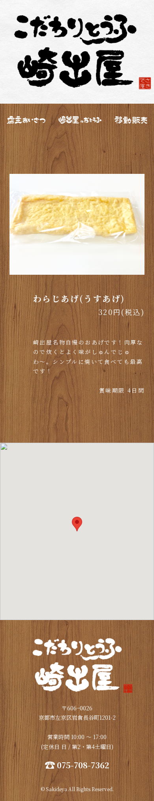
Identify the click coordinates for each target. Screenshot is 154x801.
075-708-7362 (83, 765)
